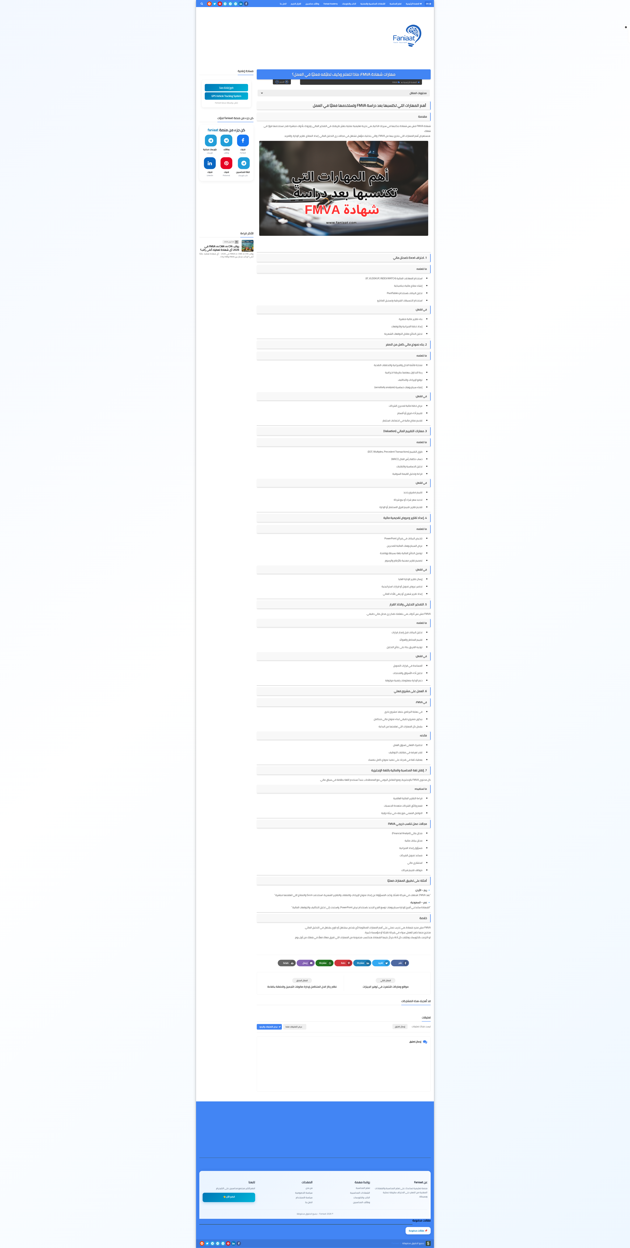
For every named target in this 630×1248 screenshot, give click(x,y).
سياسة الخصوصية (304, 1193)
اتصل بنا (283, 4)
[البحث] (201, 3)
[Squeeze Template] (428, 1243)
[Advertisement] (259, 35)
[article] (302, 983)
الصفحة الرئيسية (413, 4)
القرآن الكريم (296, 4)
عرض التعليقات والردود (268, 1027)
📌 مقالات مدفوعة (418, 1230)
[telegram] (235, 3)
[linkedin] (241, 3)
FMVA (394, 82)
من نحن (309, 1188)
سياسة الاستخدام (304, 1197)
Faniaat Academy (331, 4)
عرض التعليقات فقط (294, 1027)
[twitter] (214, 3)
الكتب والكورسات (349, 4)
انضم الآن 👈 (229, 1196)
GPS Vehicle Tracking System (226, 96)
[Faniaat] (407, 36)
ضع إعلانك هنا (226, 87)
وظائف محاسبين (312, 4)
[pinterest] (220, 3)
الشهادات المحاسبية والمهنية (372, 4)
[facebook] (246, 3)
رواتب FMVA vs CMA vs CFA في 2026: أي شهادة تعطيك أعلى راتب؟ (219, 248)
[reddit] (209, 3)
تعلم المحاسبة (395, 4)
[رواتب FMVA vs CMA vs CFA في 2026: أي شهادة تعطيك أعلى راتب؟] (247, 246)
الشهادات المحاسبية (360, 1193)
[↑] (315, 1239)
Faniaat (395, 1243)
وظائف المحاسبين (361, 1202)
